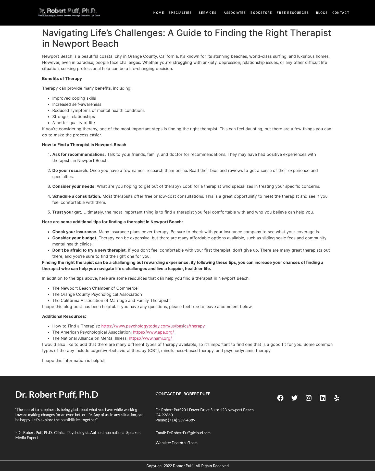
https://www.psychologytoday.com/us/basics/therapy (153, 325)
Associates (235, 13)
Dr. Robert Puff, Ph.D (56, 394)
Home (158, 13)
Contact (340, 13)
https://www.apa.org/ (153, 332)
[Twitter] (294, 398)
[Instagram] (308, 398)
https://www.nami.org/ (150, 338)
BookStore (261, 13)
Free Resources (293, 13)
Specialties (180, 13)
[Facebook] (280, 398)
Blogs (322, 13)
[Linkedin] (322, 398)
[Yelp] (336, 398)
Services (207, 13)
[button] (181, 13)
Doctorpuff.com (184, 442)
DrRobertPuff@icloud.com (188, 432)
